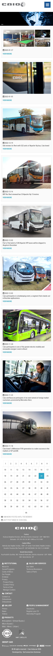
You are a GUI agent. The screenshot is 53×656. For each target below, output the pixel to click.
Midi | (4, 626)
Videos (4, 614)
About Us (5, 567)
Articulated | (7, 621)
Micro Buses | (7, 623)
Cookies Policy (8, 585)
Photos (4, 609)
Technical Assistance (34, 569)
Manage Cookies (9, 590)
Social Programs (8, 569)
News (4, 611)
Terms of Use (8, 587)
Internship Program (33, 614)
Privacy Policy (8, 582)
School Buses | (19, 621)
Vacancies (30, 609)
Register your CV (32, 611)
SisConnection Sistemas (31, 652)
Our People (6, 574)
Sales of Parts (31, 572)
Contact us (6, 597)
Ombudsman (6, 599)
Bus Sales (30, 567)
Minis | (9, 626)
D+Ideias (5, 577)
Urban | (16, 626)
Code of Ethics (7, 572)
